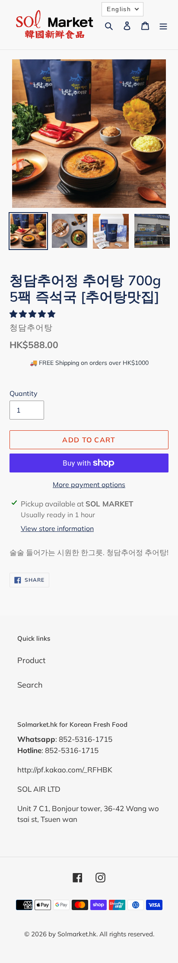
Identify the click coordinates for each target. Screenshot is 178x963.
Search (30, 685)
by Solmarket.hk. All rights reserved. (101, 934)
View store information (57, 528)
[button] (33, 314)
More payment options (89, 484)
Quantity (24, 393)
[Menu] (163, 25)
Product (31, 660)
